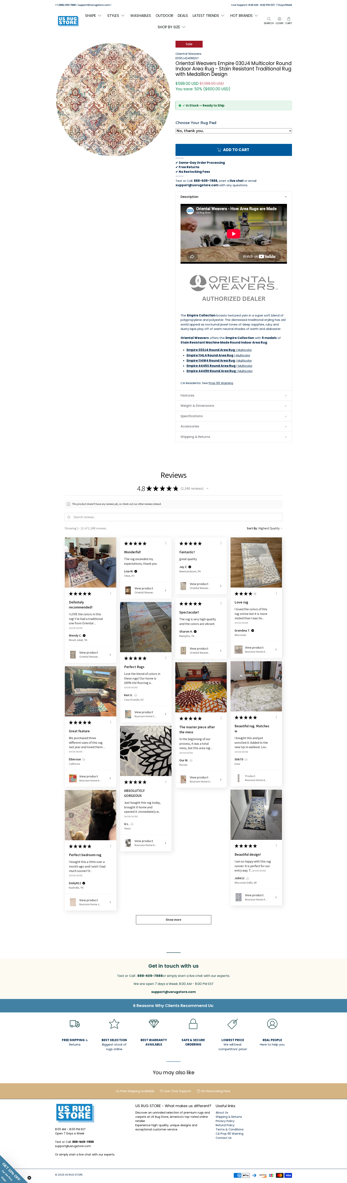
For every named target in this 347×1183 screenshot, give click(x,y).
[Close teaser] (29, 1178)
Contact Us (224, 1138)
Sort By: (252, 528)
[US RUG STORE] (68, 21)
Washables (140, 15)
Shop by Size (169, 26)
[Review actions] (110, 593)
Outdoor (164, 15)
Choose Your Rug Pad (196, 123)
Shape (90, 15)
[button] (234, 197)
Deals (183, 15)
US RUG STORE (74, 1174)
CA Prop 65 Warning (229, 1134)
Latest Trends (206, 15)
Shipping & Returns (229, 1117)
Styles (113, 15)
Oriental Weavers (188, 54)
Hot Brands (241, 15)
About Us (222, 1113)
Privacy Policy (225, 1121)
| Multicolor (219, 350)
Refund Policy (225, 1125)
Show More (76, 627)
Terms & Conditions (230, 1129)
